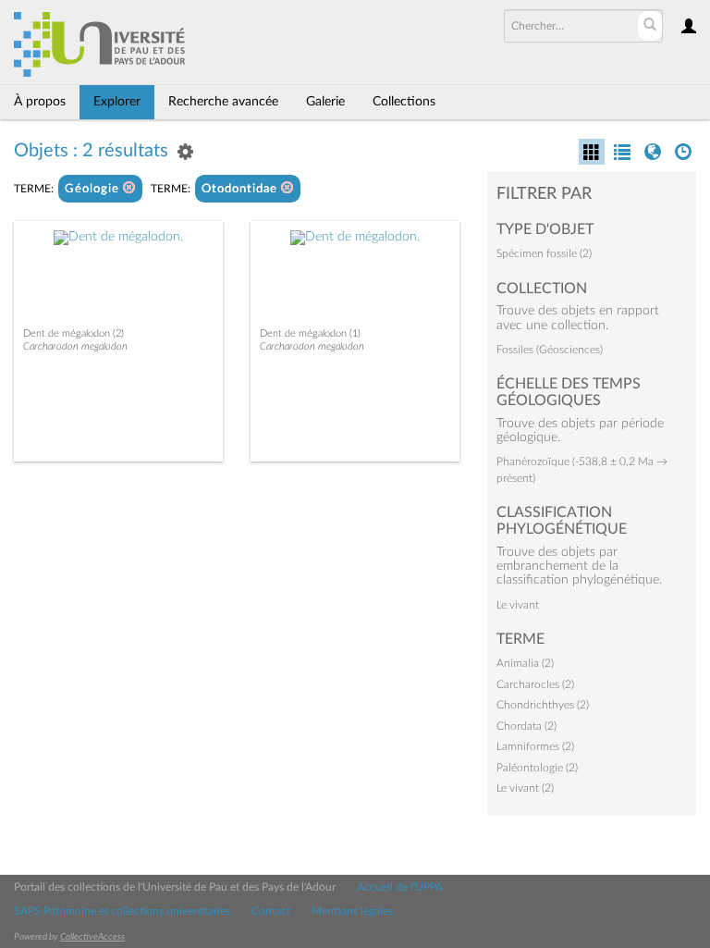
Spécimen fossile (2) (544, 253)
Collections (404, 101)
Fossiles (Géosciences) (549, 349)
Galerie (325, 101)
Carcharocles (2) (535, 684)
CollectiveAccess (92, 937)
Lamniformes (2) (535, 746)
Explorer (117, 101)
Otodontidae (241, 189)
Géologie (94, 189)
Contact (270, 911)
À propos (40, 101)
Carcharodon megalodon (75, 346)
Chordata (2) (526, 726)
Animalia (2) (525, 663)
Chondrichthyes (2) (542, 704)
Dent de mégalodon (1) (310, 333)
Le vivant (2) (525, 788)
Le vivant (517, 604)
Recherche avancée (223, 101)
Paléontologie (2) (537, 767)
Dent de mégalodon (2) (73, 333)
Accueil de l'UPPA (400, 887)
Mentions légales (352, 911)
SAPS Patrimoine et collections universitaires (122, 911)
